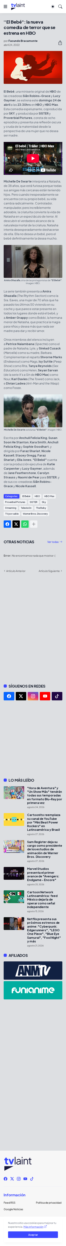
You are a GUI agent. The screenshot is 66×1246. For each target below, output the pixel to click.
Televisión (26, 508)
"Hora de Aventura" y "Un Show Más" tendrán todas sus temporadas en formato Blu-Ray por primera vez (44, 795)
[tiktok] (57, 696)
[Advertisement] (33, 739)
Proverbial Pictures (15, 502)
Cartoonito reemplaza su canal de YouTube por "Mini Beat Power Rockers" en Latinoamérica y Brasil (43, 822)
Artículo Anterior (15, 570)
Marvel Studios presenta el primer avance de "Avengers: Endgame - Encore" (43, 874)
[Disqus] (33, 628)
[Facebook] (7, 524)
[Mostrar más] (33, 524)
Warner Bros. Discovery (35, 513)
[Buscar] (60, 6)
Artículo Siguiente (49, 570)
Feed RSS (9, 1202)
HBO (37, 496)
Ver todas (53, 541)
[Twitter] (16, 524)
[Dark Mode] (53, 6)
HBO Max (49, 496)
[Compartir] (58, 42)
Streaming (10, 508)
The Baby (41, 508)
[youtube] (45, 696)
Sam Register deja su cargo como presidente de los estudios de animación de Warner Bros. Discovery (44, 849)
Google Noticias (13, 1209)
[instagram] (33, 696)
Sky (44, 502)
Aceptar (33, 1234)
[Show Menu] (5, 6)
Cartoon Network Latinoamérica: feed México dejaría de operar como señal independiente (42, 899)
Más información (33, 1226)
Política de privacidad (48, 1202)
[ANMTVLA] (33, 970)
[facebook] (9, 696)
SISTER (33, 502)
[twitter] (21, 696)
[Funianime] (33, 990)
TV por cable (12, 513)
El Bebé (26, 496)
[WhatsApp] (25, 524)
